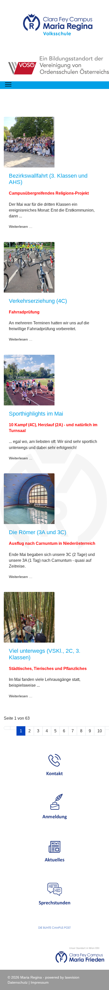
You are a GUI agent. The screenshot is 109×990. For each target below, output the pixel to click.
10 (99, 731)
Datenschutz (18, 982)
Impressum (40, 982)
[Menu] (8, 84)
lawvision (72, 977)
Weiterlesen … (20, 227)
